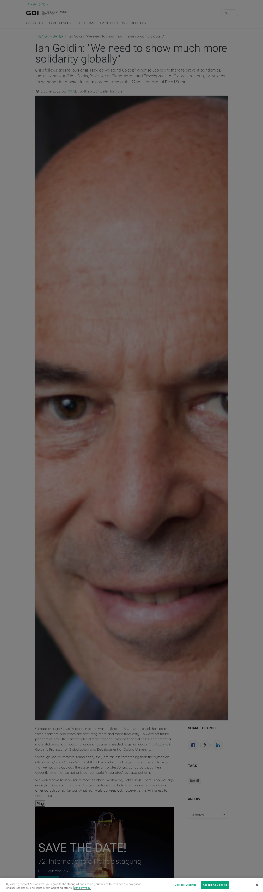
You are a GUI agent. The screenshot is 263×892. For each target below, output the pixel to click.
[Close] (257, 885)
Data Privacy (82, 887)
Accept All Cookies (215, 884)
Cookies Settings (185, 884)
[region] (131, 885)
